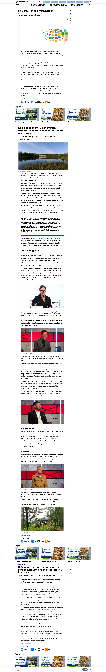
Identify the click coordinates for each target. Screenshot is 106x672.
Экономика (54, 1)
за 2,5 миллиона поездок (52, 183)
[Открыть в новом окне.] (25, 102)
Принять (85, 669)
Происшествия (71, 1)
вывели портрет (35, 431)
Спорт (86, 1)
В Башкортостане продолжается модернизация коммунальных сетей (77, 5)
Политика (46, 1)
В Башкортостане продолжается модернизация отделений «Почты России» (38, 5)
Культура (80, 1)
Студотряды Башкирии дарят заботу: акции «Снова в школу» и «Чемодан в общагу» (58, 5)
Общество (62, 1)
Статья (17, 4)
